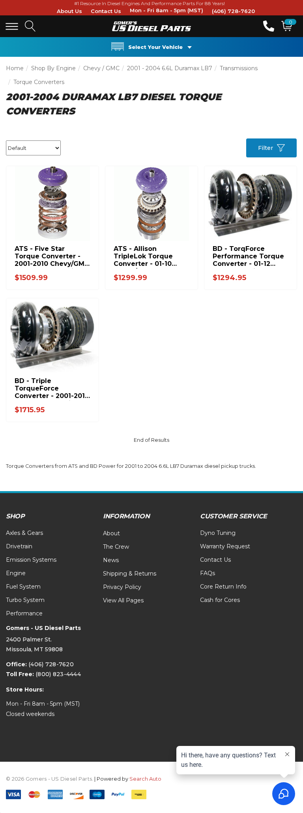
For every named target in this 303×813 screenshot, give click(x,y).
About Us (69, 11)
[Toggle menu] (12, 26)
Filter (265, 147)
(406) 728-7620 (233, 11)
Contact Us (106, 11)
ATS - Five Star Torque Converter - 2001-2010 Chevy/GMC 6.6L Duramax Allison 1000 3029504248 (52, 256)
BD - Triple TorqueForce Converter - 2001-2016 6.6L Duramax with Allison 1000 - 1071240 (52, 388)
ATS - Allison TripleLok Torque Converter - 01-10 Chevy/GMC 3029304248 (143, 256)
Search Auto (145, 779)
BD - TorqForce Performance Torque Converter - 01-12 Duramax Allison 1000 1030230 (249, 256)
